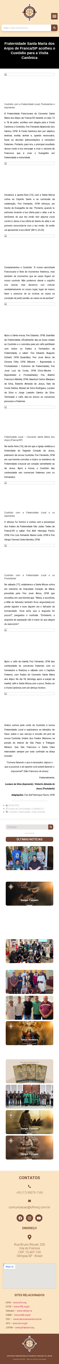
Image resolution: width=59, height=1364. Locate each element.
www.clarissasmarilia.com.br (27, 1319)
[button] (54, 16)
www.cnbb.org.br (22, 1315)
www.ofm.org (19, 1302)
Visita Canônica (38, 812)
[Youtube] (38, 1218)
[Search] (54, 28)
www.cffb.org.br (22, 1306)
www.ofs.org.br (20, 1323)
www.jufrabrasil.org (24, 1327)
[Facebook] (20, 1218)
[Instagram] (29, 1218)
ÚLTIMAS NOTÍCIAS (29, 839)
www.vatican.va (24, 1310)
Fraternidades (24, 812)
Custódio (13, 812)
